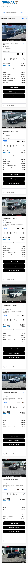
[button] (24, 31)
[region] (14, 77)
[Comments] (24, 59)
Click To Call (14, 87)
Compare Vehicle (10, 105)
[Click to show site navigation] (25, 7)
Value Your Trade (14, 96)
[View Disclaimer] (17, 58)
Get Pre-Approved (14, 92)
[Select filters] (23, 18)
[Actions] (23, 44)
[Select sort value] (25, 18)
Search (22, 12)
